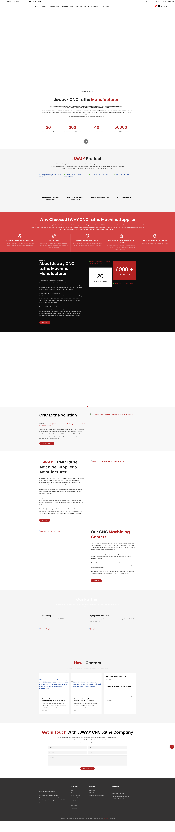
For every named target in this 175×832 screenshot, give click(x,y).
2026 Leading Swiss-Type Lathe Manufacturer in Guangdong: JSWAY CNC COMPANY (119, 676)
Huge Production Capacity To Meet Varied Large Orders (121, 241)
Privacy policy (111, 818)
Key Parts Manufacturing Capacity (87, 240)
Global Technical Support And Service (155, 240)
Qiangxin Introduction (99, 616)
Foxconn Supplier (48, 616)
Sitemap (105, 818)
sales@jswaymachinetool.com (155, 1)
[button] (87, 406)
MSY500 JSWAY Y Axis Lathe (75, 197)
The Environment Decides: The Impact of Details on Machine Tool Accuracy (119, 697)
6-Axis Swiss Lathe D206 (100, 197)
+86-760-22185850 (169, 1)
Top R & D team (54, 240)
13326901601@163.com (118, 798)
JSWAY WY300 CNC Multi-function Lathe (50, 198)
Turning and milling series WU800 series (124, 198)
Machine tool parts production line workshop (20, 240)
